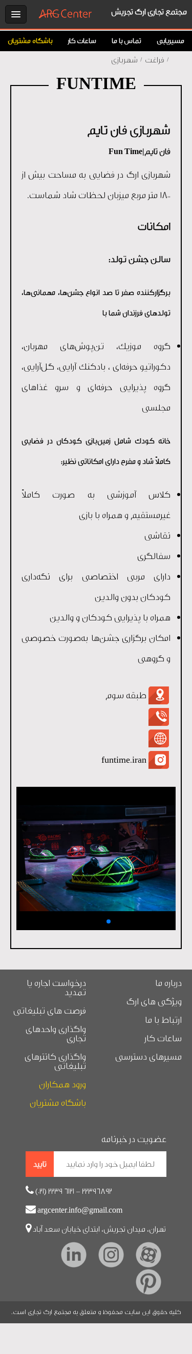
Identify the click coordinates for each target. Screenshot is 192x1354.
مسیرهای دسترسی (148, 1057)
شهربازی (124, 60)
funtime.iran (123, 760)
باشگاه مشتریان (30, 41)
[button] (84, 921)
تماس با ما (126, 41)
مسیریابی (170, 41)
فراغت (154, 60)
